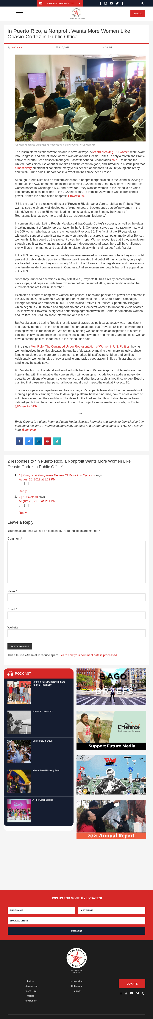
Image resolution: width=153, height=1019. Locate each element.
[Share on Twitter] (29, 444)
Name (12, 591)
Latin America (31, 986)
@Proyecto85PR (26, 406)
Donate (138, 14)
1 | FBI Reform (28, 497)
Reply (23, 491)
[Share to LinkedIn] (38, 444)
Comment (14, 538)
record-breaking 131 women (110, 152)
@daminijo (28, 429)
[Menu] (20, 13)
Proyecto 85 (76, 196)
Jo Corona (16, 47)
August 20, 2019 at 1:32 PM (37, 479)
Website (12, 627)
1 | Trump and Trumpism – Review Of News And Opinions (57, 475)
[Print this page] (57, 444)
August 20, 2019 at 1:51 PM (37, 501)
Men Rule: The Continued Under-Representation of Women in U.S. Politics (80, 346)
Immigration (76, 981)
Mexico (30, 996)
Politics (30, 981)
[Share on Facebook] (19, 444)
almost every (23, 168)
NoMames (76, 986)
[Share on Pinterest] (47, 444)
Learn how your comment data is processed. (89, 655)
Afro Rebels (31, 1000)
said (114, 160)
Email (12, 609)
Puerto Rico (31, 991)
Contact (76, 991)
